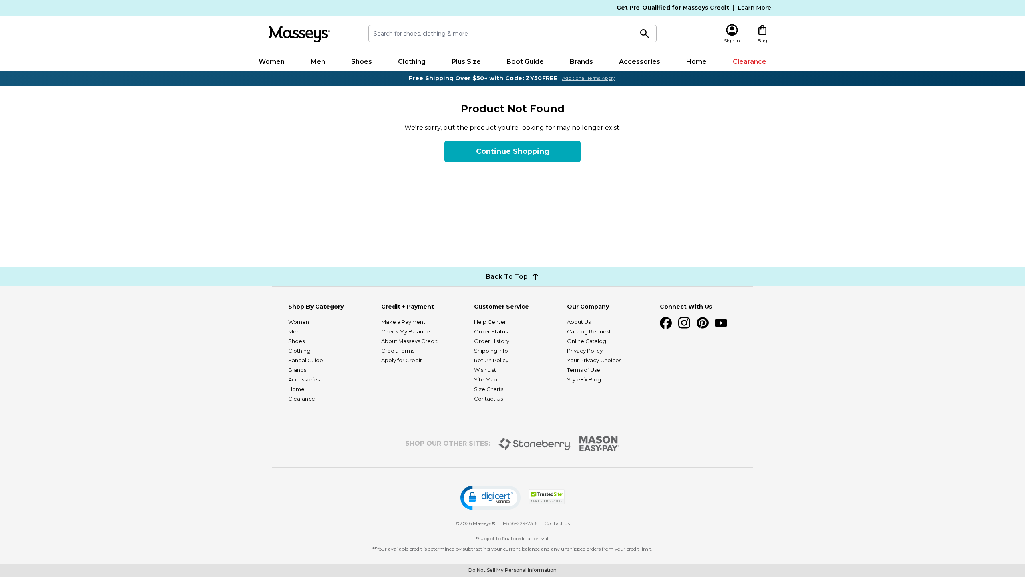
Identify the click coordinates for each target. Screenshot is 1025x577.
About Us (579, 322)
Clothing (412, 61)
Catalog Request (589, 331)
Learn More (754, 7)
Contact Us (488, 398)
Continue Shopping (512, 151)
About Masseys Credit (409, 341)
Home (696, 61)
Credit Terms (397, 350)
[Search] (645, 33)
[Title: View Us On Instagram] (684, 323)
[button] (490, 498)
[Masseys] (299, 34)
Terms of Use (583, 370)
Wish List (485, 370)
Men (318, 61)
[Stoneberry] (534, 443)
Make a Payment (403, 322)
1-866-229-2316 (519, 523)
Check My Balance (405, 331)
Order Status (491, 331)
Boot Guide (525, 61)
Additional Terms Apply (588, 78)
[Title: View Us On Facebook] (666, 323)
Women (272, 61)
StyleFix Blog (584, 379)
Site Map (485, 379)
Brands (581, 61)
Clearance (749, 61)
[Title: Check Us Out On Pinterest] (703, 323)
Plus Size (466, 61)
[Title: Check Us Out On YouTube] (721, 323)
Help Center (490, 322)
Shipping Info (491, 350)
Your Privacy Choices (594, 360)
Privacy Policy (585, 350)
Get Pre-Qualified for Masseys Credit (673, 7)
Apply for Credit (401, 360)
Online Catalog (586, 341)
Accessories (639, 61)
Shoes (361, 61)
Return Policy (491, 360)
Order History (491, 341)
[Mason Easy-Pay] (599, 443)
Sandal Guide (305, 360)
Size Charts (488, 389)
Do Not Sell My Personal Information (512, 570)
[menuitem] (272, 62)
